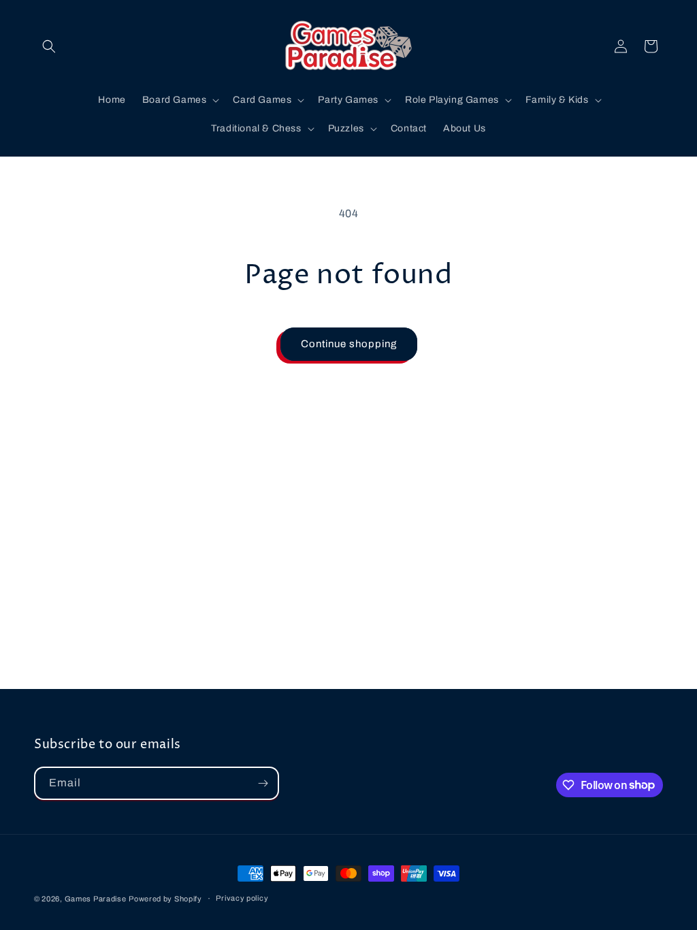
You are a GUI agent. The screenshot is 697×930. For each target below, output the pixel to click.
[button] (49, 46)
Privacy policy (242, 898)
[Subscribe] (263, 783)
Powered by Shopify (165, 899)
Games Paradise (96, 899)
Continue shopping (349, 343)
